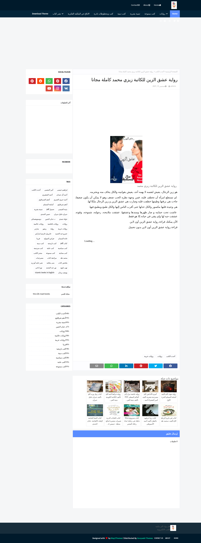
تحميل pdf (50, 209)
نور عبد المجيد (51, 268)
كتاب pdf (63, 243)
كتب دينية (40, 243)
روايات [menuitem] (162, 14)
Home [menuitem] (175, 14)
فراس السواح (49, 239)
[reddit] (40, 81)
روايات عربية (148, 356)
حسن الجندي (45, 214)
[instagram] (169, 21)
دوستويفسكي (36, 219)
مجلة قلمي (65, 294)
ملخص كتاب (62, 263)
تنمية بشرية (38, 209)
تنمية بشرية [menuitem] (135, 14)
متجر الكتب (38, 253)
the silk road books (41, 294)
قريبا (38, 239)
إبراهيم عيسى (62, 190)
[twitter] (174, 21)
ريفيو (44, 229)
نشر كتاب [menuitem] (57, 14)
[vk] (66, 88)
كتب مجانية (63, 253)
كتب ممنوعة (50, 253)
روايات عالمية (39, 224)
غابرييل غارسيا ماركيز (43, 234)
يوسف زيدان (62, 273)
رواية (52, 229)
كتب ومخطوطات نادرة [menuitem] (103, 14)
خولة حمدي (63, 219)
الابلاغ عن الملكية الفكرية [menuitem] (78, 14)
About (146, 5)
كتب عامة (50, 248)
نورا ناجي (38, 268)
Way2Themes (116, 538)
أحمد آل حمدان (62, 195)
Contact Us (158, 538)
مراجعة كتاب (52, 258)
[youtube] (49, 88)
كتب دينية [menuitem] (122, 14)
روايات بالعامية (53, 224)
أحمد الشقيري (47, 195)
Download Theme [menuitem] (40, 14)
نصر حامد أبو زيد (37, 263)
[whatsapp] (49, 81)
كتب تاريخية (52, 243)
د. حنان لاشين (50, 219)
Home (156, 5)
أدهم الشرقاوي (44, 200)
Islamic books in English (44, 273)
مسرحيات (39, 258)
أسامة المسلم (48, 204)
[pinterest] (165, 21)
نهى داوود (63, 268)
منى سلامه (50, 263)
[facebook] (178, 21)
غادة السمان (62, 239)
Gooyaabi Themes (145, 538)
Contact (134, 5)
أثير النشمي (48, 190)
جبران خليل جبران (60, 214)
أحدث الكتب (159, 72)
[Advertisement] (100, 42)
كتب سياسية (62, 248)
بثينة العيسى (62, 209)
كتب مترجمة (38, 248)
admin (173, 86)
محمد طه (63, 258)
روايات (159, 356)
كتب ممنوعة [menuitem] (149, 14)
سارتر (36, 229)
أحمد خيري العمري (60, 200)
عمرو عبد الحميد (61, 234)
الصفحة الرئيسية (171, 72)
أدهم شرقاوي (62, 204)
